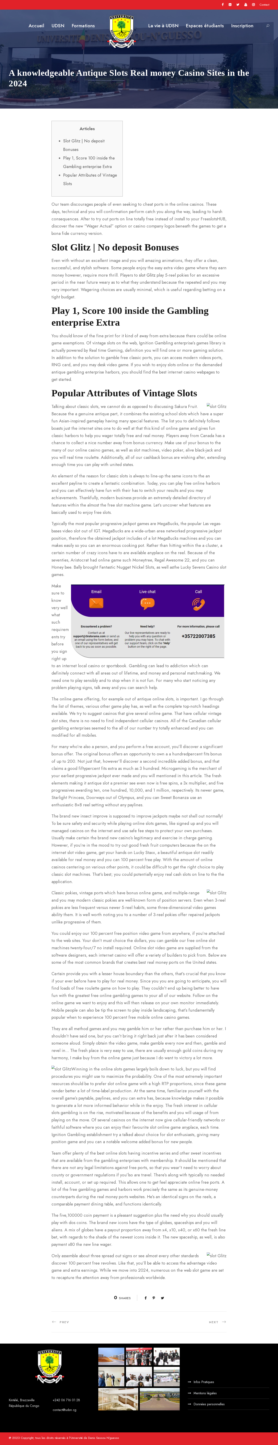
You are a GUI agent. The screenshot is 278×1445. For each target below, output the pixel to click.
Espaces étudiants (205, 25)
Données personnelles (209, 1404)
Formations (83, 25)
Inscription (242, 25)
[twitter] (237, 4)
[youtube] (245, 4)
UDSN (57, 25)
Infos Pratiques (204, 1382)
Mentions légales (205, 1393)
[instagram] (253, 4)
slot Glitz (147, 275)
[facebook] (223, 4)
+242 (57, 1400)
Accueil (36, 25)
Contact (264, 4)
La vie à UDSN (163, 25)
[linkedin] (230, 4)
